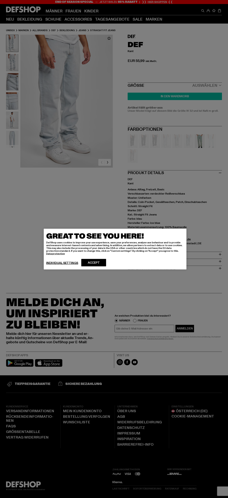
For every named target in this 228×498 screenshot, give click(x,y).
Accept (94, 262)
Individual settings (62, 263)
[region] (115, 249)
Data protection (55, 253)
